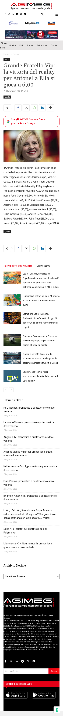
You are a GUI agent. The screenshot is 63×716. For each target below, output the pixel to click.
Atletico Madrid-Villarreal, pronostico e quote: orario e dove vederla (28, 453)
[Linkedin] (13, 14)
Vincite (12, 45)
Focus (16, 54)
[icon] (17, 698)
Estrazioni (42, 45)
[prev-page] (6, 390)
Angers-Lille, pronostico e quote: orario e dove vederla (29, 439)
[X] (20, 14)
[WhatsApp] (34, 107)
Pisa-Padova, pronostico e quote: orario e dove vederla (29, 483)
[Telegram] (16, 14)
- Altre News (43, 266)
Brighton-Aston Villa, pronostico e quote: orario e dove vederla (30, 497)
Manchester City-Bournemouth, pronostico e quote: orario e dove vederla (28, 545)
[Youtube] (24, 14)
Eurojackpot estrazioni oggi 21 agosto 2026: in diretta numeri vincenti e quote (41, 300)
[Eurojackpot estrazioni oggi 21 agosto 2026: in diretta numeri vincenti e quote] (12, 300)
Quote (54, 45)
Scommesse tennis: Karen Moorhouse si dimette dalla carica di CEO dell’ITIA (40, 376)
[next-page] (11, 390)
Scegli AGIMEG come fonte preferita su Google (28, 121)
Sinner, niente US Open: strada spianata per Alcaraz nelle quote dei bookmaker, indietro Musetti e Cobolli (40, 358)
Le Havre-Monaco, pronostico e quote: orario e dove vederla (29, 424)
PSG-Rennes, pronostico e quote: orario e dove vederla (29, 409)
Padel (30, 45)
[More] (50, 107)
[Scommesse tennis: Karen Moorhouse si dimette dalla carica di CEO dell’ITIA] (12, 376)
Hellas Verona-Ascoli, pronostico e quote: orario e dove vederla (30, 468)
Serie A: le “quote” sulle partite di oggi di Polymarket (25, 530)
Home (7, 54)
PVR (21, 45)
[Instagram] (9, 14)
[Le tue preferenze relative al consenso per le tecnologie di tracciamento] (57, 709)
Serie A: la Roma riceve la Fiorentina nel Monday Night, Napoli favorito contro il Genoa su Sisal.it (40, 340)
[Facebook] (5, 14)
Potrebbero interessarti (18, 266)
